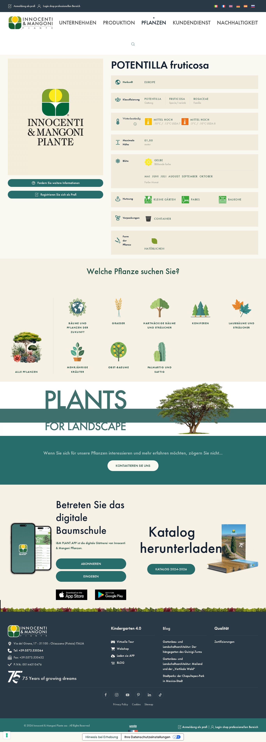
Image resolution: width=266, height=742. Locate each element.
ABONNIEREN (91, 564)
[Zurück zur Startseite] (30, 22)
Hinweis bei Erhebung (101, 737)
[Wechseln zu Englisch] (230, 6)
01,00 (148, 140)
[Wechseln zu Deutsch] (238, 6)
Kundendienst (192, 22)
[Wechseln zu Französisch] (223, 6)
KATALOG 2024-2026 (171, 569)
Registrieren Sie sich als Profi (59, 194)
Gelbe (158, 160)
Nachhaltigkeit (237, 22)
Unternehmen (77, 22)
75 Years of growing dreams (49, 678)
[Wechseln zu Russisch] (253, 6)
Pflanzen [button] (153, 22)
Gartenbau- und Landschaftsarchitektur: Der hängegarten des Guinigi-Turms (182, 647)
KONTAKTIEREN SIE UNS (133, 465)
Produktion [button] (119, 22)
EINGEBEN (91, 576)
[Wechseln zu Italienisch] (216, 6)
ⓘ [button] (135, 124)
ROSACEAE (201, 99)
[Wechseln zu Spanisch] (245, 6)
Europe (150, 82)
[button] (133, 44)
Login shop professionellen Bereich (61, 6)
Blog (166, 628)
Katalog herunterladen (181, 539)
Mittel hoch (163, 119)
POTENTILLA (152, 99)
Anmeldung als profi (24, 6)
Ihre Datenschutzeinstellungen (147, 737)
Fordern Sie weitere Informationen (58, 183)
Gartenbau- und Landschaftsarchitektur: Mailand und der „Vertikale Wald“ (182, 664)
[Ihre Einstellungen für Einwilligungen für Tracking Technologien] (7, 735)
